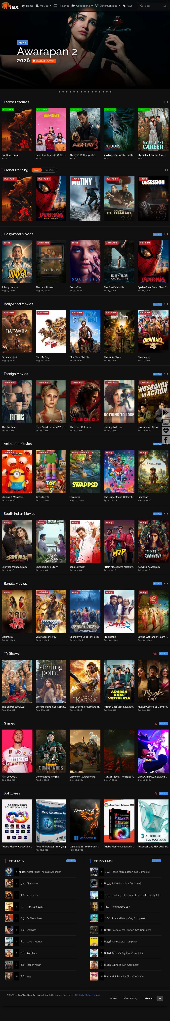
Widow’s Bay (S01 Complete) (127, 953)
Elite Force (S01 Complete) (153, 706)
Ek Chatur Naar (34, 918)
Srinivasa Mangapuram (75, 567)
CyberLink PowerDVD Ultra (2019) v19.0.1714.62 (130, 846)
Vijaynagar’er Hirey (107, 637)
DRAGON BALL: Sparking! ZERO (87, 776)
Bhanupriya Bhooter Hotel (145, 637)
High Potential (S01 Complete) (128, 976)
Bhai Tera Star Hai (148, 357)
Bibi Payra (68, 637)
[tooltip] (166, 412)
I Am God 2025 (35, 906)
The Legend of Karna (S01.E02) (19, 706)
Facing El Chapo (113, 155)
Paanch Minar (34, 965)
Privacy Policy (131, 998)
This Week (49, 170)
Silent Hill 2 (110, 776)
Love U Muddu (34, 941)
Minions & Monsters (73, 497)
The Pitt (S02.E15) (121, 906)
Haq (29, 976)
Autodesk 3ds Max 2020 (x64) (86, 846)
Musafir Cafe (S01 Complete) (86, 706)
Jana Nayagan (138, 567)
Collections (83, 5)
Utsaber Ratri (36, 637)
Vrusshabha (33, 895)
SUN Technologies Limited (87, 995)
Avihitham (32, 953)
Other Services (108, 5)
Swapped (136, 497)
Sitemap (148, 998)
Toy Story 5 (103, 497)
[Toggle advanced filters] (165, 5)
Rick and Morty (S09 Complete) (128, 918)
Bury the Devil (146, 155)
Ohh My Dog (111, 357)
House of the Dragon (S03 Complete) (132, 930)
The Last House (113, 287)
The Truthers (71, 427)
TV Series (63, 5)
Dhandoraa (32, 883)
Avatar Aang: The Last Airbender (47, 497)
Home (29, 5)
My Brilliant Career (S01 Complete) (89, 155)
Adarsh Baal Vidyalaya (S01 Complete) (57, 706)
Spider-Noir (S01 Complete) (126, 883)
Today (37, 170)
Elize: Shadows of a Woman (113, 427)
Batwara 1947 (77, 357)
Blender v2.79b (146, 846)
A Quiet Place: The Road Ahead (53, 776)
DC (30, 567)
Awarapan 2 (8, 357)
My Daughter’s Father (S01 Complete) (125, 706)
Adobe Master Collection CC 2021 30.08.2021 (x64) (64, 846)
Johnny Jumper (78, 287)
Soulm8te (143, 287)
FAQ (129, 5)
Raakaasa (31, 930)
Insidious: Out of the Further (51, 155)
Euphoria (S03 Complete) (125, 965)
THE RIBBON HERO (40, 427)
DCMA (113, 998)
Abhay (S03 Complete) (14, 155)
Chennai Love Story (108, 567)
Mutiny (5, 287)
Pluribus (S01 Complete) (124, 941)
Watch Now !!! (47, 60)
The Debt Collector (143, 427)
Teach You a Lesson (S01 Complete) (131, 872)
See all (157, 234)
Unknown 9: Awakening (14, 776)
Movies (43, 5)
